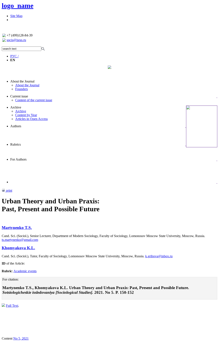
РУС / (14, 56)
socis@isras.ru (16, 40)
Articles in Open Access (31, 119)
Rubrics (15, 144)
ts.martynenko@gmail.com (20, 240)
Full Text (12, 305)
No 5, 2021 (21, 338)
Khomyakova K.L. (18, 248)
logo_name (17, 5)
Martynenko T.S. (17, 227)
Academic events (25, 271)
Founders (21, 89)
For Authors (18, 159)
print (8, 190)
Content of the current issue (33, 100)
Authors (15, 126)
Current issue (19, 96)
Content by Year (26, 115)
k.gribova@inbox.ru (159, 256)
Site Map (16, 16)
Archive (15, 107)
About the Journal (22, 81)
